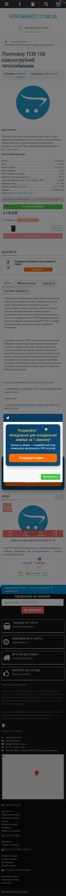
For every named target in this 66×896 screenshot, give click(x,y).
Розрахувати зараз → (32, 458)
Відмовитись (52, 476)
